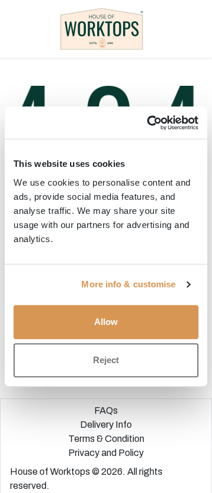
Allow (106, 322)
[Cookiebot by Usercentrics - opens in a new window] (149, 122)
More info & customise (128, 284)
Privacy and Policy (106, 453)
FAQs (106, 410)
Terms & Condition (106, 439)
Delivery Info (106, 425)
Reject (106, 360)
